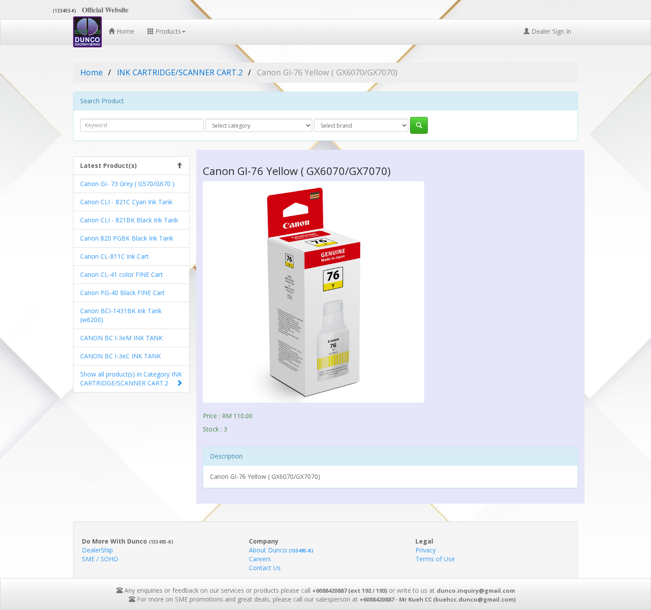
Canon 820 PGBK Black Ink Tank (126, 238)
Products (167, 31)
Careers (260, 559)
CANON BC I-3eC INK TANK (120, 356)
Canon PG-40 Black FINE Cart (122, 292)
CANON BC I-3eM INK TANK (121, 338)
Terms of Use (435, 559)
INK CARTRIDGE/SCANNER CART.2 (180, 72)
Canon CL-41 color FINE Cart (121, 274)
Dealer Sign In (550, 31)
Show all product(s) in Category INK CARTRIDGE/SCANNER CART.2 (131, 378)
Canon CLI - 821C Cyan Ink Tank (126, 202)
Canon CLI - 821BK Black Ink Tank (129, 220)
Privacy (425, 550)
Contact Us (265, 567)
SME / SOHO (100, 559)
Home (124, 31)
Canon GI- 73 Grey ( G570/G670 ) (127, 183)
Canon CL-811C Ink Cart (114, 256)
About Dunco (281, 550)
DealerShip (97, 550)
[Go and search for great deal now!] (419, 125)
